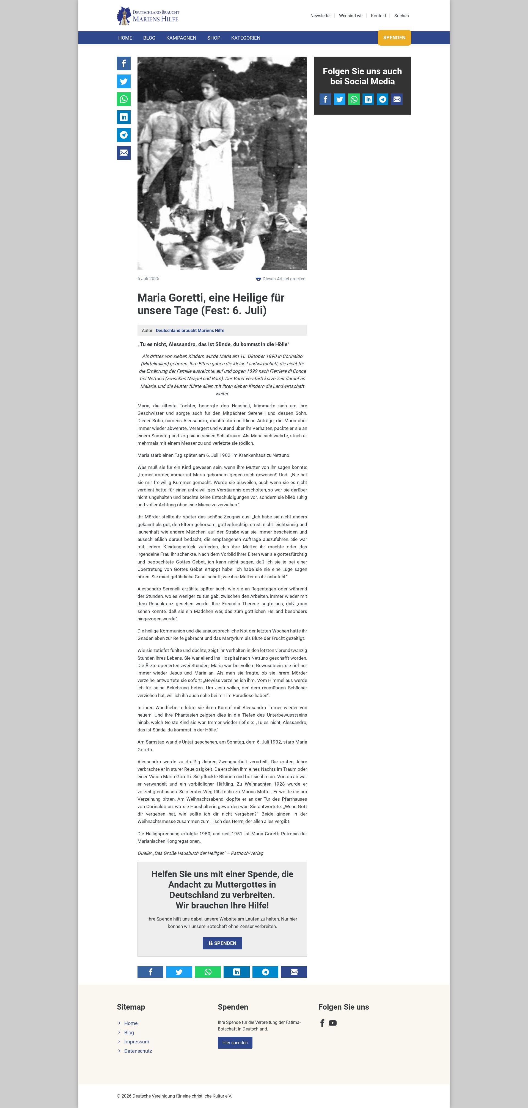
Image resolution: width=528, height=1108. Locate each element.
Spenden (394, 37)
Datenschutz (138, 1051)
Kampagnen (181, 38)
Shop (213, 38)
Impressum (136, 1042)
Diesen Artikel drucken (284, 278)
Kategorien (245, 38)
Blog (149, 38)
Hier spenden (235, 1042)
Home (125, 38)
